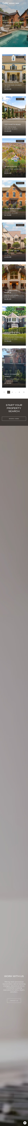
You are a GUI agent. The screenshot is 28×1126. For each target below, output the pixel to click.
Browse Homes (14, 418)
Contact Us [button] (14, 1000)
